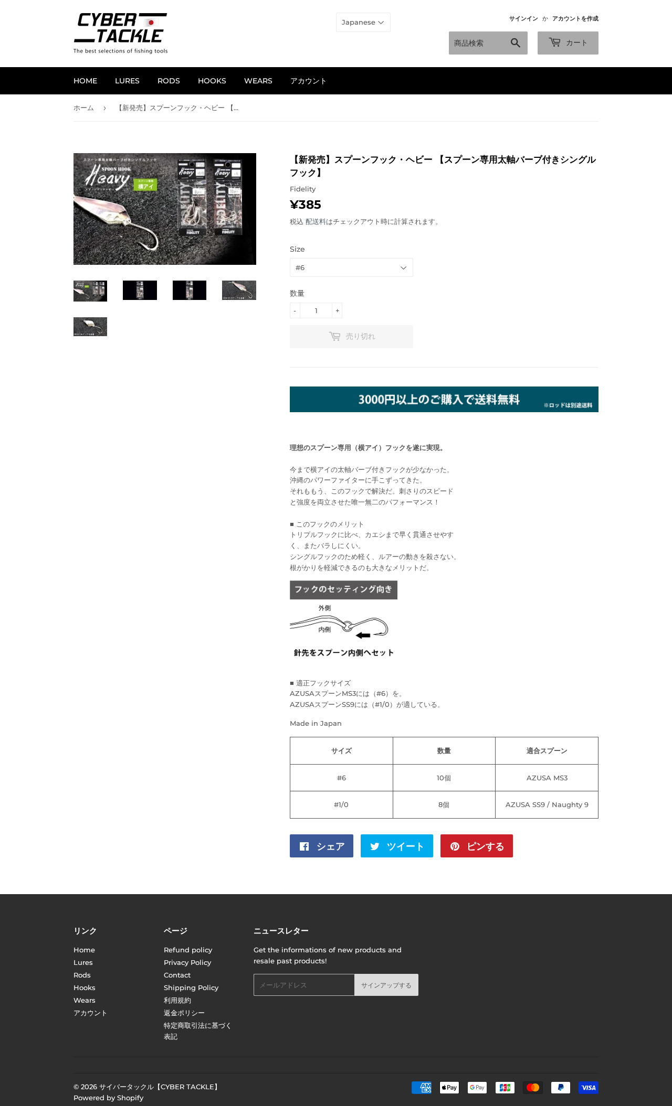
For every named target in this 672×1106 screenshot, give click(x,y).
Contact (177, 975)
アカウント (308, 80)
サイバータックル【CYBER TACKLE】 (160, 1086)
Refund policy (188, 950)
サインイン (523, 18)
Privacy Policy (187, 962)
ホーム (84, 107)
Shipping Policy (191, 987)
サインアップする (386, 985)
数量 (297, 293)
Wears (258, 80)
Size (297, 249)
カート (576, 42)
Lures (127, 80)
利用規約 (177, 1000)
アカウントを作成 (575, 18)
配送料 (316, 221)
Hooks (212, 80)
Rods (169, 80)
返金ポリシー (184, 1012)
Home (85, 80)
